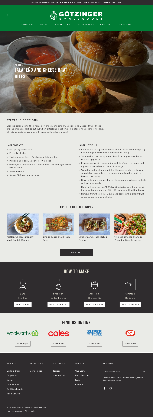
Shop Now (130, 344)
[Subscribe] (144, 371)
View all (76, 252)
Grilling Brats (13, 370)
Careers (79, 384)
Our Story (80, 370)
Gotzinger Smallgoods (21, 407)
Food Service (13, 393)
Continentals (13, 384)
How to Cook (59, 375)
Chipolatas (12, 375)
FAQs (78, 379)
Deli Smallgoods (15, 389)
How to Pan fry (58, 304)
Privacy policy (30, 411)
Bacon (10, 379)
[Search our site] (8, 15)
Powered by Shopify (14, 411)
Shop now (23, 344)
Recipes (56, 370)
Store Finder (36, 370)
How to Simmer (130, 304)
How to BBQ (23, 304)
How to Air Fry (94, 304)
